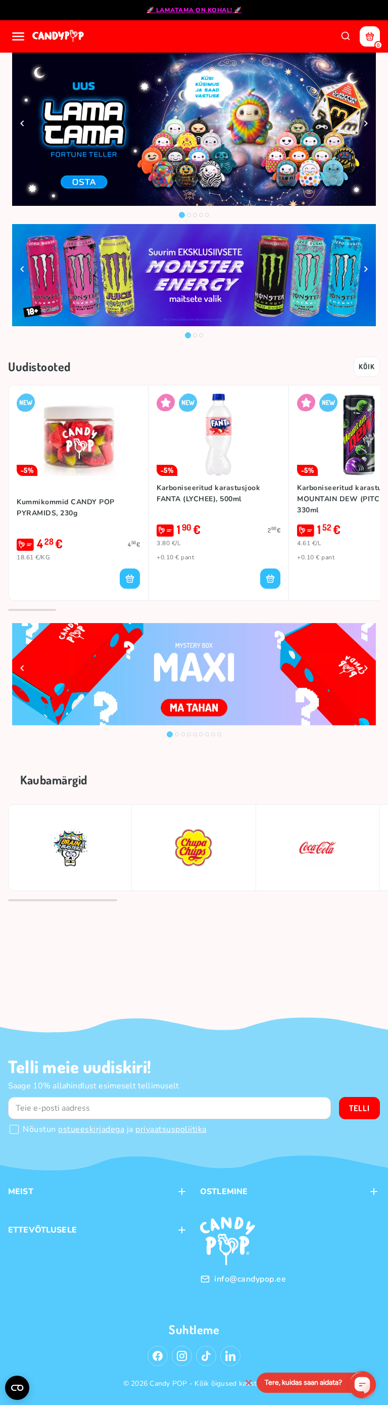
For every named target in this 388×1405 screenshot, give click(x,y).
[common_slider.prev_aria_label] (22, 123)
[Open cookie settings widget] (17, 1388)
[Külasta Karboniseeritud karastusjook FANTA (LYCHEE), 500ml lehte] (218, 434)
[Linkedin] (230, 1356)
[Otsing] (345, 36)
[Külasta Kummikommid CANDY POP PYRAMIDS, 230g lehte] (78, 434)
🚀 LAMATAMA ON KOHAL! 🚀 (194, 10)
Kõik (367, 366)
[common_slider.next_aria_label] (366, 123)
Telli (359, 1108)
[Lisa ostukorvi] (130, 578)
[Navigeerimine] (18, 36)
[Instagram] (182, 1356)
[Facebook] (158, 1356)
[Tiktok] (206, 1356)
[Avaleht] (59, 36)
